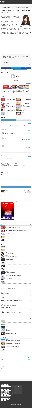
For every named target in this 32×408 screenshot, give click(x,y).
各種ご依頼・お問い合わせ (13, 404)
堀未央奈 (5, 400)
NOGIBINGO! (5, 393)
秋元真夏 (2, 400)
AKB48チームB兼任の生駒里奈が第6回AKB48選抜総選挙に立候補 (8, 288)
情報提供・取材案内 (19, 404)
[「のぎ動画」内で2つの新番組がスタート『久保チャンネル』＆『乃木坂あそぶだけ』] (26, 88)
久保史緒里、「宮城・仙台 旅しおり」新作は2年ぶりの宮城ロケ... (12, 233)
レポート (15, 359)
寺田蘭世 (5, 394)
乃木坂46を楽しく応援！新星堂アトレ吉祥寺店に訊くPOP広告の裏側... (12, 343)
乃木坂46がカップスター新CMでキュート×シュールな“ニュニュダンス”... (12, 227)
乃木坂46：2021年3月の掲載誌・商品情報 (25, 106)
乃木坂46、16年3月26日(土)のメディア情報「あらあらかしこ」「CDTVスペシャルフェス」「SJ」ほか (21, 192)
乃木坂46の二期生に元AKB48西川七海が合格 (10, 272)
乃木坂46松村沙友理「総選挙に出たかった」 (9, 253)
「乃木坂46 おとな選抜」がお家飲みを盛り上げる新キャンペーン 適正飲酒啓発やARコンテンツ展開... (16, 230)
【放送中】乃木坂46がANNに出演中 (9, 259)
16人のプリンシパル (3, 384)
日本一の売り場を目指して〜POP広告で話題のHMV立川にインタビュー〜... (13, 346)
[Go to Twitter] (17, 80)
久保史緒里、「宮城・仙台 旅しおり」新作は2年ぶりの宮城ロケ (19, 91)
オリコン (7, 394)
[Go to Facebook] (15, 80)
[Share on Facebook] (26, 2)
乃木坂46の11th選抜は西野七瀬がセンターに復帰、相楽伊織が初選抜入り (8, 305)
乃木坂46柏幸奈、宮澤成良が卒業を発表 (9, 278)
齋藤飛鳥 (7, 384)
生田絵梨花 (2, 393)
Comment (2, 174)
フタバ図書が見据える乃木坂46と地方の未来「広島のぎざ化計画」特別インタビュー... (14, 340)
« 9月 (12, 394)
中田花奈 (7, 391)
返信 (29, 139)
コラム (15, 357)
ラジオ (7, 12)
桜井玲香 (9, 393)
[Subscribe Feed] (29, 2)
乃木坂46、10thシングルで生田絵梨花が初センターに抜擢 (11, 256)
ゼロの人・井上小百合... (7, 330)
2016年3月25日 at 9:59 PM (25, 123)
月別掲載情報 (18, 107)
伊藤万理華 (7, 392)
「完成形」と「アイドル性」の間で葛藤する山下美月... (11, 333)
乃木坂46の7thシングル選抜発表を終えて (5, 293)
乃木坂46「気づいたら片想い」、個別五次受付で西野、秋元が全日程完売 (13, 275)
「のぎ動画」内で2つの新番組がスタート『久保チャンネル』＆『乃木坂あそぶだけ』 (26, 91)
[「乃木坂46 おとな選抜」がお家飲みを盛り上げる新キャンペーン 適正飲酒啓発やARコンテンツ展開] (12, 88)
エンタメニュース (7, 85)
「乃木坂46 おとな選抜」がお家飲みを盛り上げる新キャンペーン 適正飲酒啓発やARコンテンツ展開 (26, 100)
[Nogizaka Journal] (4, 2)
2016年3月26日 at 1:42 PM (24, 147)
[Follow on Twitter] (28, 2)
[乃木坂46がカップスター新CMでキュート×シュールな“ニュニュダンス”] (6, 88)
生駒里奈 (2, 391)
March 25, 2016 (15, 62)
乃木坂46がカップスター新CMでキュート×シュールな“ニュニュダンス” (6, 91)
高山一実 (5, 391)
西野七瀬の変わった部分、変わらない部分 (5, 307)
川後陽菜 (2, 394)
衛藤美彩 (5, 392)
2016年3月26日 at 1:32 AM (24, 139)
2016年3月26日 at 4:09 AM (25, 156)
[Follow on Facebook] (17, 374)
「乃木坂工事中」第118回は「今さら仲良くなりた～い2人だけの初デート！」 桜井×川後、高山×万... (11, 312)
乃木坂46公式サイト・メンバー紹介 (24, 25)
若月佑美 (2, 392)
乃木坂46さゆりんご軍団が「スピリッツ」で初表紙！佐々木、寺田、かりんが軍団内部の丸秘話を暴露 (11, 300)
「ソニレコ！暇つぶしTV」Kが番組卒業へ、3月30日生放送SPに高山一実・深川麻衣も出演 (11, 192)
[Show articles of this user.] (8, 76)
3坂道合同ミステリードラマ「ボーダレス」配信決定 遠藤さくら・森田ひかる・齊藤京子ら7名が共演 (26, 114)
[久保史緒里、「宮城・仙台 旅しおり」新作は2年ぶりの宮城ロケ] (19, 88)
